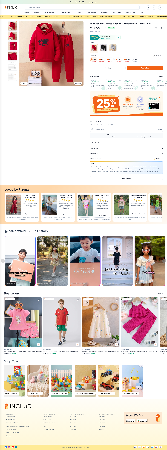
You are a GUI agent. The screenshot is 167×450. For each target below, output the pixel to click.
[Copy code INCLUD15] (120, 80)
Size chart (158, 56)
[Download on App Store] (130, 420)
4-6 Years (73, 423)
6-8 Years (73, 426)
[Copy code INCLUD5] (153, 80)
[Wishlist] (148, 7)
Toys (44, 426)
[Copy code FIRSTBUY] (137, 80)
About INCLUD (10, 416)
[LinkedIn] (16, 447)
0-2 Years (73, 416)
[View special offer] (126, 103)
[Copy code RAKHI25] (103, 80)
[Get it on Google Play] (142, 420)
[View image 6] (12, 76)
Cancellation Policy (12, 423)
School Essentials (48, 429)
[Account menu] (160, 7)
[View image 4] (12, 56)
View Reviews (126, 178)
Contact (8, 436)
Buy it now (107, 68)
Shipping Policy (11, 429)
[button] (105, 37)
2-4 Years (73, 419)
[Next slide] (159, 207)
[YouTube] (13, 447)
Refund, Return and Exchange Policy (17, 426)
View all (159, 76)
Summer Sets (47, 416)
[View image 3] (12, 46)
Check (160, 129)
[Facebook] (6, 447)
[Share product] (161, 28)
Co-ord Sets (47, 419)
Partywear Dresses (49, 423)
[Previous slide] (7, 207)
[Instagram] (9, 447)
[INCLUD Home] (11, 7)
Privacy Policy (10, 419)
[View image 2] (12, 36)
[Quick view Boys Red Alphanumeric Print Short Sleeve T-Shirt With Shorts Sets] (77, 344)
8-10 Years (73, 429)
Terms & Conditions (12, 433)
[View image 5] (12, 66)
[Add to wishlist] (156, 28)
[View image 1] (12, 25)
